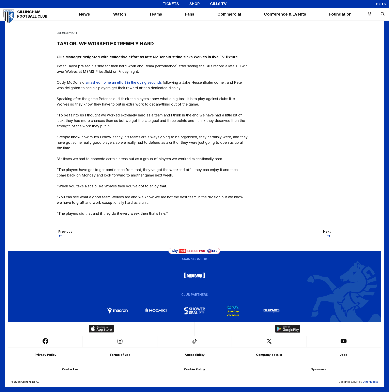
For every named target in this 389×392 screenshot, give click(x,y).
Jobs (343, 355)
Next (327, 231)
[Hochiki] (156, 311)
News (84, 14)
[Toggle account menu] (369, 14)
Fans (189, 14)
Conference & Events (285, 14)
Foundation (340, 14)
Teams (155, 14)
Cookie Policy (194, 369)
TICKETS (171, 4)
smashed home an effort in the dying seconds (123, 82)
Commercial (229, 14)
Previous (65, 231)
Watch (119, 14)
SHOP (194, 4)
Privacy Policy (45, 355)
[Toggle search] (382, 14)
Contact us (70, 369)
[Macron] (117, 311)
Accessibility (195, 355)
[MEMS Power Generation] (194, 275)
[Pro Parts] (271, 311)
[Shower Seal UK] (194, 311)
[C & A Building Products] (233, 311)
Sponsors (318, 369)
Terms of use (120, 355)
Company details (269, 355)
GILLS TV (218, 4)
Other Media (370, 381)
